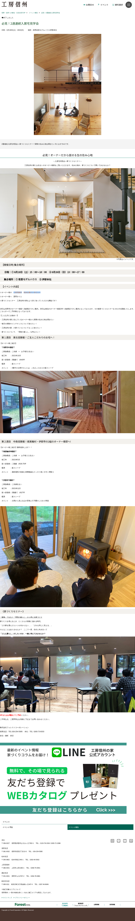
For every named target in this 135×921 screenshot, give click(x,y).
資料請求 (119, 4)
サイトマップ (7, 897)
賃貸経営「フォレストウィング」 (80, 904)
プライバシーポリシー (22, 897)
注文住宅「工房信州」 (65, 904)
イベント (104, 4)
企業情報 (96, 904)
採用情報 (112, 904)
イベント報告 (74, 827)
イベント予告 (8, 827)
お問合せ (90, 4)
